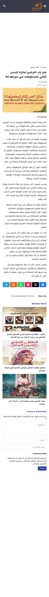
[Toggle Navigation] (45, 6)
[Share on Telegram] (6, 284)
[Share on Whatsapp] (21, 284)
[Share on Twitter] (35, 284)
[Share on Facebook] (43, 284)
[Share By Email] (28, 284)
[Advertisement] (24, 38)
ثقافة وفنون (34, 67)
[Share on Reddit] (13, 284)
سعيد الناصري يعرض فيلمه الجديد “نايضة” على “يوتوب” (27, 402)
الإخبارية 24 (42, 81)
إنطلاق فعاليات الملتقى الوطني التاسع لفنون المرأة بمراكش (24, 369)
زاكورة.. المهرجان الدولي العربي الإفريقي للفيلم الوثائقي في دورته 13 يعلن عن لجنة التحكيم (26, 336)
